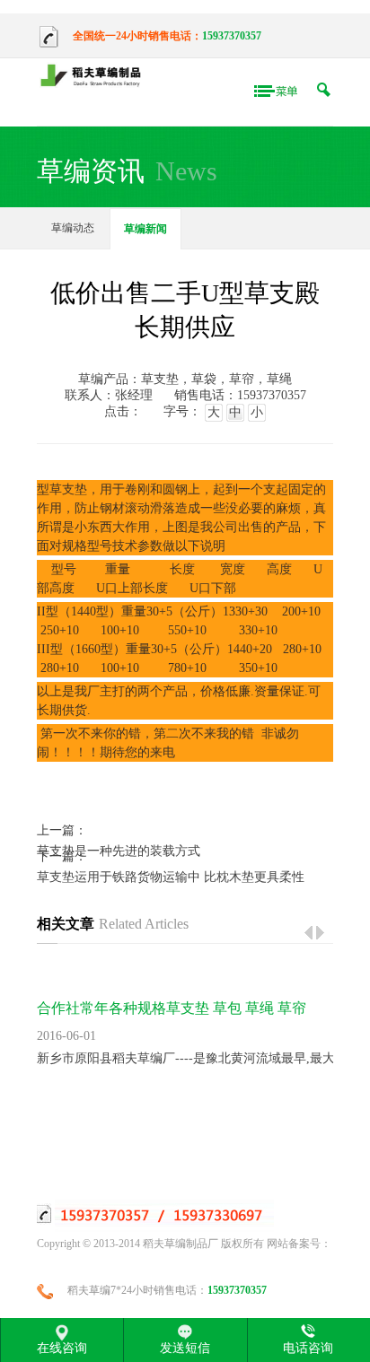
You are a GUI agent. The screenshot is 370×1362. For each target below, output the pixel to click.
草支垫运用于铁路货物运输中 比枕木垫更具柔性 (170, 877)
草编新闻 (145, 229)
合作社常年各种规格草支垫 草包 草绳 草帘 (171, 1008)
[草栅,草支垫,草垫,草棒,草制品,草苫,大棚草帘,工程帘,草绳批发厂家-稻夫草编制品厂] (95, 77)
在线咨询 (62, 1347)
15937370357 (231, 36)
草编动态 (72, 228)
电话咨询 (308, 1347)
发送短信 (185, 1347)
